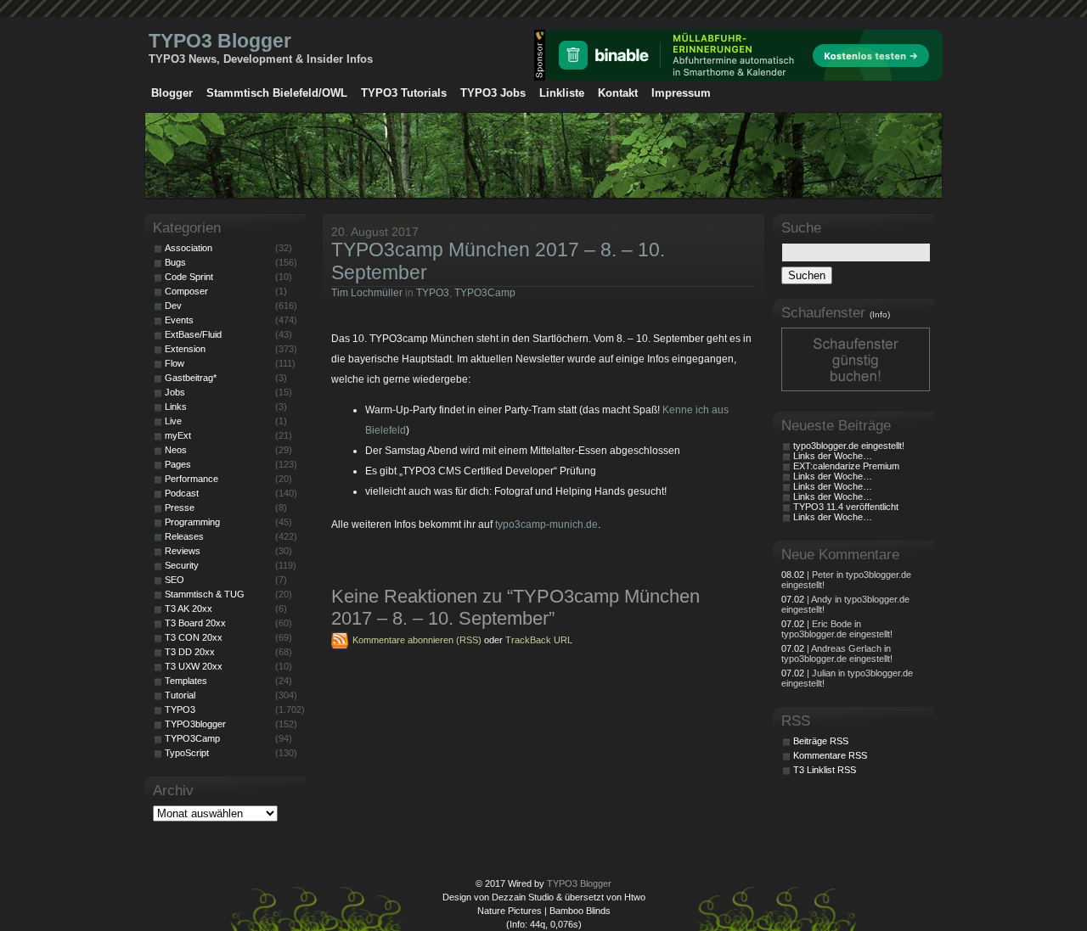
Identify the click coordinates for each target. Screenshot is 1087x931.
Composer (186, 291)
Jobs (175, 392)
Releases (184, 536)
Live (173, 421)
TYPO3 (432, 293)
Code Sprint (189, 277)
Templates (186, 681)
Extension (185, 349)
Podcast (182, 493)
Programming (192, 522)
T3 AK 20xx (188, 608)
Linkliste (561, 93)
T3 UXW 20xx (193, 666)
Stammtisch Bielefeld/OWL (276, 93)
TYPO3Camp (484, 293)
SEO (174, 580)
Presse (179, 507)
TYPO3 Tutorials (404, 93)
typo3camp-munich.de (546, 524)
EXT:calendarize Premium (846, 466)
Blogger (172, 93)
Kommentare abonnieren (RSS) (417, 640)
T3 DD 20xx (190, 652)
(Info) (880, 314)
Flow (174, 363)
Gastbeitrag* (191, 378)
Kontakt (618, 93)
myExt (178, 435)
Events (179, 320)
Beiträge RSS (820, 741)
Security (182, 565)
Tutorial (180, 695)
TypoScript (187, 753)
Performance (191, 479)
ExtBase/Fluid (193, 334)
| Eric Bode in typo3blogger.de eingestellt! (837, 629)
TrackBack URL (538, 640)
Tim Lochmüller (367, 293)
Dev (173, 305)
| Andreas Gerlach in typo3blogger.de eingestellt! (837, 653)
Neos (176, 450)
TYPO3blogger (195, 724)
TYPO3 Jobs (493, 93)
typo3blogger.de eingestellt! (848, 445)
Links (176, 406)
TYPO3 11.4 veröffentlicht (845, 507)
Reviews (182, 551)
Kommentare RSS (830, 755)
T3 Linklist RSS (824, 770)
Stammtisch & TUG (205, 594)
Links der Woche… (832, 456)
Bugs (175, 262)
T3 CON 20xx (193, 637)
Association (188, 248)
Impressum (681, 93)
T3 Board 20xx (195, 623)
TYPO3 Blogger (220, 41)
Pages (178, 464)
